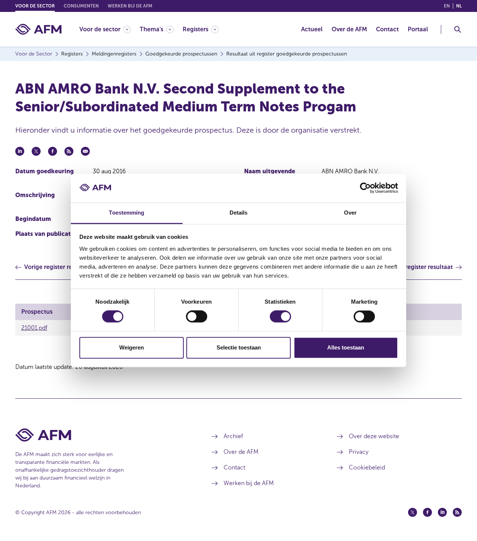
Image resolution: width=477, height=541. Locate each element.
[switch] (196, 317)
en (447, 6)
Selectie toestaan (239, 347)
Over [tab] (350, 212)
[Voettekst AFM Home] (102, 435)
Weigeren (131, 347)
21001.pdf (34, 327)
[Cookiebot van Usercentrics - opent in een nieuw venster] (365, 188)
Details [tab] (239, 212)
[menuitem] (109, 29)
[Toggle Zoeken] (457, 29)
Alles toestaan (345, 347)
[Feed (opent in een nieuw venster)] (457, 512)
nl (459, 6)
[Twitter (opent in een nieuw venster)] (412, 512)
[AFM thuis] (38, 29)
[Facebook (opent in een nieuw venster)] (427, 512)
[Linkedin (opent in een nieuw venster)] (442, 512)
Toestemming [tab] (126, 212)
